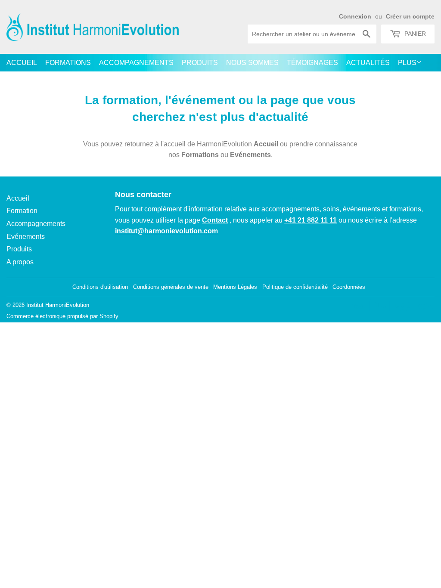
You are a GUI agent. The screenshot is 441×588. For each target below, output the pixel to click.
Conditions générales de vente (170, 287)
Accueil (21, 62)
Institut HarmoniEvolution (57, 305)
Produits (200, 62)
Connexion (355, 16)
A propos (20, 262)
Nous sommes (252, 62)
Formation (21, 210)
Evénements (250, 154)
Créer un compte (410, 16)
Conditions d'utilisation (100, 287)
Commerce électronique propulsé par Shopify (62, 316)
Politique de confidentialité (295, 287)
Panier (414, 33)
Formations (68, 62)
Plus (407, 62)
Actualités (368, 62)
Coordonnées (348, 287)
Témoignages (312, 62)
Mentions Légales (235, 287)
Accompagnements (136, 62)
